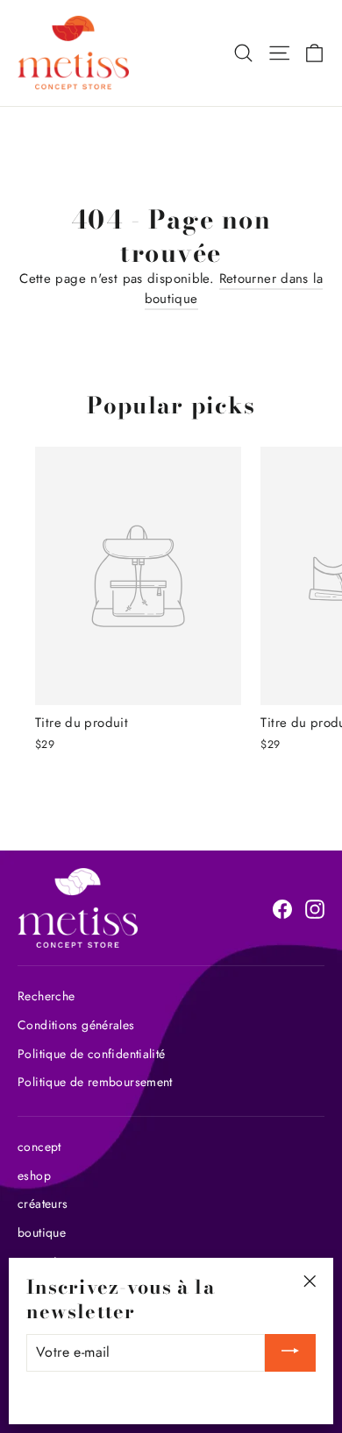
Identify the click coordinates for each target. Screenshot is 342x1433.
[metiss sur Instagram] (314, 908)
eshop (34, 1175)
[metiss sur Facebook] (282, 908)
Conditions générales (76, 1025)
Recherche (46, 996)
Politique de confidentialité (92, 1053)
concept (39, 1146)
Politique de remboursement (95, 1082)
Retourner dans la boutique (234, 288)
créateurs (43, 1203)
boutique (42, 1232)
